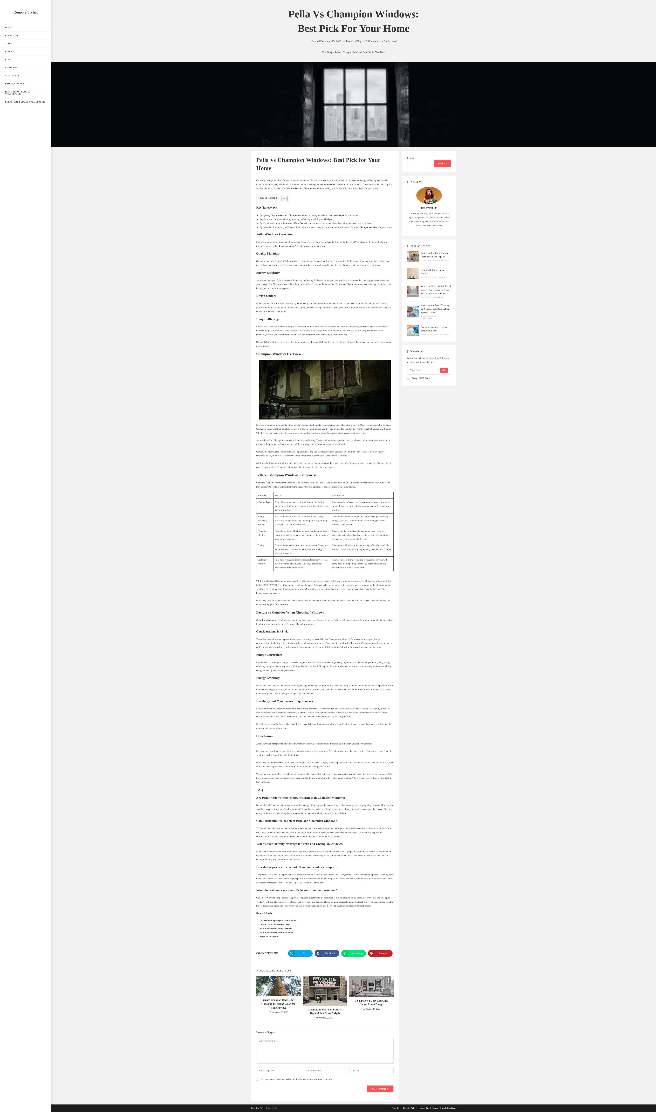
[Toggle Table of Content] (283, 198)
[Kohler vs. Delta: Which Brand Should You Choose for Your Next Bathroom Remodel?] (413, 291)
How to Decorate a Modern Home (276, 928)
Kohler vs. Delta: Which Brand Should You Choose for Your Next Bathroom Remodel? (436, 290)
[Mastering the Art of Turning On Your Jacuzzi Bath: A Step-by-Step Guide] (413, 311)
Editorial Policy (409, 1108)
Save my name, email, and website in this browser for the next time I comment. (297, 1079)
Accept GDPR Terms (421, 378)
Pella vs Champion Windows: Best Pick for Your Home (360, 52)
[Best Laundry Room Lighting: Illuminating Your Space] (413, 256)
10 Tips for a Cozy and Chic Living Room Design (371, 1002)
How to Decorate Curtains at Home (276, 932)
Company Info (423, 1108)
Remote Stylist (25, 12)
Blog (358, 41)
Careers (435, 1108)
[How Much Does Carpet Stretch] (413, 273)
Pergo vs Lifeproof (269, 936)
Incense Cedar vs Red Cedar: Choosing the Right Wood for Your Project (278, 1003)
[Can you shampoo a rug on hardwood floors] (413, 330)
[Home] (323, 52)
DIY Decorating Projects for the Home (278, 920)
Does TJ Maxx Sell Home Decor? (276, 924)
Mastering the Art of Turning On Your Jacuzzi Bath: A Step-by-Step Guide (435, 309)
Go (444, 370)
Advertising (396, 1108)
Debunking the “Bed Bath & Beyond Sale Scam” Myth (324, 1011)
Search (410, 158)
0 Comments (373, 41)
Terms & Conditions (448, 1108)
